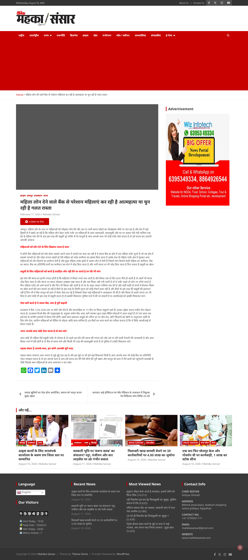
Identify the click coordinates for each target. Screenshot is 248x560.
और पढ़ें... (25, 410)
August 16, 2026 (28, 463)
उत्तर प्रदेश (150, 442)
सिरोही (94, 442)
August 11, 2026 (82, 463)
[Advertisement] (124, 65)
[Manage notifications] (240, 547)
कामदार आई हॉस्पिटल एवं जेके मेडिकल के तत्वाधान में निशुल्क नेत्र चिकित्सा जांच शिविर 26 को (121, 394)
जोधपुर (22, 442)
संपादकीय (156, 35)
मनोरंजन (107, 35)
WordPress (123, 554)
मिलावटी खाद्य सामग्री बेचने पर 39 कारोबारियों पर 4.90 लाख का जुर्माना (151, 453)
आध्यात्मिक (140, 35)
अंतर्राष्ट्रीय (34, 35)
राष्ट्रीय (21, 35)
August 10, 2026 (137, 459)
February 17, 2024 (30, 214)
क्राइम (85, 35)
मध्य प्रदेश (205, 442)
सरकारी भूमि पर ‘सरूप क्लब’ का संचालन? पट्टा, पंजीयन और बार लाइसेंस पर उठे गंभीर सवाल (94, 455)
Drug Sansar (136, 442)
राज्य (46, 35)
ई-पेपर (169, 35)
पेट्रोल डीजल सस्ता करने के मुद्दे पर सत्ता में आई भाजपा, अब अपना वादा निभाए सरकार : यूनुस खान (150, 525)
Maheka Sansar (51, 214)
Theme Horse (80, 554)
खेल (95, 35)
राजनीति (61, 35)
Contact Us (198, 2)
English (26, 492)
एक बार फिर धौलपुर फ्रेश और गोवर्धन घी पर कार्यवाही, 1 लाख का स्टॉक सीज (204, 455)
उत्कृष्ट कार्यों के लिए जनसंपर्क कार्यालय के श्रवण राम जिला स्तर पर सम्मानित (41, 455)
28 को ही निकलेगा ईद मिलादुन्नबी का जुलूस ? (148, 515)
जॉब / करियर (123, 35)
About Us (184, 2)
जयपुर (30, 195)
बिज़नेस (74, 35)
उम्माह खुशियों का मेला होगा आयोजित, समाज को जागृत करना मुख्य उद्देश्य (53, 394)
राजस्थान (38, 195)
